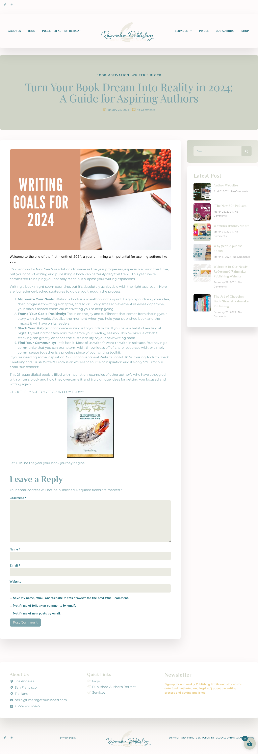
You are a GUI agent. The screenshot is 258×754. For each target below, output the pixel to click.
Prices (204, 30)
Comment (18, 498)
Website (15, 581)
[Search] (246, 151)
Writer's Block (146, 75)
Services (181, 30)
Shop (245, 30)
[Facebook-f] (5, 5)
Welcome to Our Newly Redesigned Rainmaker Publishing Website (231, 271)
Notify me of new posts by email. (37, 613)
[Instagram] (12, 5)
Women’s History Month (232, 226)
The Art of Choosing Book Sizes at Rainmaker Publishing (232, 301)
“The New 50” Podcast (230, 206)
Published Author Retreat (61, 30)
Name (15, 549)
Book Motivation (113, 75)
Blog (31, 30)
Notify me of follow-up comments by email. (44, 605)
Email (15, 565)
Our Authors (225, 30)
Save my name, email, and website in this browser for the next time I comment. (71, 598)
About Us (14, 30)
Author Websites (226, 185)
